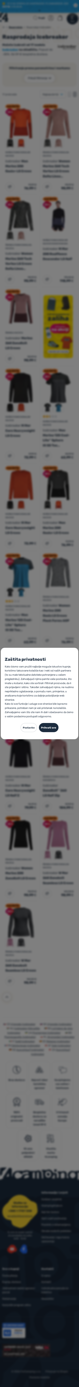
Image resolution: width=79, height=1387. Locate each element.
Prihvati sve (48, 727)
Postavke (29, 727)
